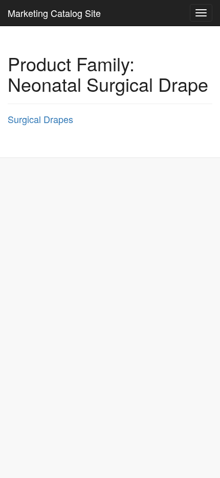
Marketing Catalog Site (54, 12)
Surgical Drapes (40, 119)
